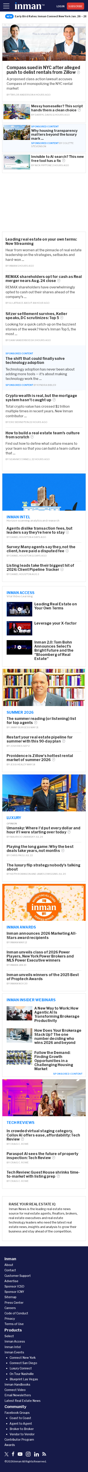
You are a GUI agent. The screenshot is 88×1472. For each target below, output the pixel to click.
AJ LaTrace (16, 302)
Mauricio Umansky (22, 836)
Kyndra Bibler (46, 385)
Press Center (13, 1302)
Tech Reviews (21, 1122)
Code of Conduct (16, 1313)
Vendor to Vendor (22, 1434)
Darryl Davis (43, 114)
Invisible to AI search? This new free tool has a (57, 158)
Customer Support (17, 1275)
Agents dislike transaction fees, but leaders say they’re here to (39, 530)
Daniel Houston (20, 537)
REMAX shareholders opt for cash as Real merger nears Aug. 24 (44, 279)
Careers (10, 1308)
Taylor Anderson (22, 94)
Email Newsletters (17, 1395)
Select (9, 1336)
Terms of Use (14, 1324)
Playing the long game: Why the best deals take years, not (40, 848)
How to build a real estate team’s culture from (43, 435)
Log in (61, 6)
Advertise (11, 1281)
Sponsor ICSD (14, 1286)
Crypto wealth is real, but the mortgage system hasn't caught (41, 398)
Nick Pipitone (43, 165)
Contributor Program (19, 1439)
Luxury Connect (21, 1368)
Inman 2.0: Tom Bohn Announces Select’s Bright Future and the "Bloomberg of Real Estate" (54, 650)
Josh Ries (16, 745)
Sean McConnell (20, 459)
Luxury (14, 817)
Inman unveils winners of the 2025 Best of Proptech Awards (43, 977)
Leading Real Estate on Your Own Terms (55, 606)
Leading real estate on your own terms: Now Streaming (41, 241)
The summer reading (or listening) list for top (41, 720)
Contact (10, 1270)
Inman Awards (21, 927)
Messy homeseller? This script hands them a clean (57, 108)
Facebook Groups (17, 1412)
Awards (9, 1445)
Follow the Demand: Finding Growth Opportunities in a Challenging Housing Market (53, 1061)
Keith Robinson (20, 873)
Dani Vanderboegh (21, 340)
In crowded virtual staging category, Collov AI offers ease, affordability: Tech (43, 1135)
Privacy (9, 1318)
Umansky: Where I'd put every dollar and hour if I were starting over (44, 830)
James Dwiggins (47, 873)
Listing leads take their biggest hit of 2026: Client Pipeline (40, 567)
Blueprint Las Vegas (24, 1379)
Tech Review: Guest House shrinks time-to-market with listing (43, 1174)
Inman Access (21, 592)
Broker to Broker (22, 1429)
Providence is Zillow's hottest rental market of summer (40, 758)
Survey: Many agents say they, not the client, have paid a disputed (41, 549)
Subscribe (75, 6)
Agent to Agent (21, 1423)
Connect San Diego (23, 1363)
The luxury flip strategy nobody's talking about (43, 867)
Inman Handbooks (17, 1384)
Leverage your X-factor (55, 623)
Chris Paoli (17, 855)
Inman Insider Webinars (31, 1000)
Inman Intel (18, 517)
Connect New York (23, 1357)
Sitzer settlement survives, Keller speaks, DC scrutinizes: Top (36, 316)
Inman (13, 265)
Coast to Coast (20, 1418)
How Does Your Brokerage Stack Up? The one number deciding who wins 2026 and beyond (57, 1036)
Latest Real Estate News (22, 1400)
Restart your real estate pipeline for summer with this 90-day (40, 739)
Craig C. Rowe (19, 1143)
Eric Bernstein (19, 422)
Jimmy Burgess (20, 727)
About (8, 1265)
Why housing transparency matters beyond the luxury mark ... (54, 134)
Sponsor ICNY (14, 1291)
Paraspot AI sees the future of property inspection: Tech (42, 1156)
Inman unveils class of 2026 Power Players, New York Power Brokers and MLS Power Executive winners (40, 956)
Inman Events (14, 1352)
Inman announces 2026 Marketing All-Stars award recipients (42, 935)
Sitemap (10, 1297)
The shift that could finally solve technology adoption (35, 360)
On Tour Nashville (22, 1374)
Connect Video (15, 1390)
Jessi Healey (18, 764)
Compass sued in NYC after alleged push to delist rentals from (43, 69)
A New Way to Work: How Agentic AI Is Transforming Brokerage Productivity (56, 1014)
